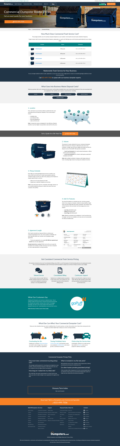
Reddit (86, 428)
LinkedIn (86, 410)
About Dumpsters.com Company (74, 412)
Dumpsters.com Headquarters (74, 414)
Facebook (87, 412)
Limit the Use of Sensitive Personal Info (75, 428)
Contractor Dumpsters (42, 410)
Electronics (62, 424)
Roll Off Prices (31, 424)
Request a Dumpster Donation (54, 420)
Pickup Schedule (68, 94)
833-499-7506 (19, 21)
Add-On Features (84, 94)
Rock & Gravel (62, 418)
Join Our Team (50, 418)
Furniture (61, 420)
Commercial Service (41, 426)
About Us (46, 4)
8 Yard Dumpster (38, 63)
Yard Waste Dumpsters (42, 420)
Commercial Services (36, 29)
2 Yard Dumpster (38, 48)
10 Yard (29, 412)
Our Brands (70, 416)
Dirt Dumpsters (41, 422)
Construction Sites (28, 4)
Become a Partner (88, 426)
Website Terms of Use (72, 418)
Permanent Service (38, 4)
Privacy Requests (71, 424)
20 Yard (29, 418)
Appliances (62, 422)
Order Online (50, 410)
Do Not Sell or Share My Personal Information (60, 442)
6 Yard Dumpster (38, 58)
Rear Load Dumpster (60, 391)
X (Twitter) (87, 416)
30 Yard (29, 420)
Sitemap (69, 426)
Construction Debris (64, 410)
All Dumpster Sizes (31, 426)
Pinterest (86, 418)
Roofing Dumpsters (41, 418)
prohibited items (60, 345)
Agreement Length (60, 97)
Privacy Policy (71, 420)
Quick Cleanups (19, 4)
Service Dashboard (51, 414)
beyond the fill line (43, 343)
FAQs (49, 416)
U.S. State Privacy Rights (73, 422)
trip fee (79, 345)
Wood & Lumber (63, 412)
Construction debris (54, 343)
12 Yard (29, 414)
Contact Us (87, 424)
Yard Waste (62, 414)
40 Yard (29, 422)
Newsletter (87, 422)
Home (29, 29)
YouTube (86, 420)
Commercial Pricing (45, 29)
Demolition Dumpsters (42, 414)
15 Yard (29, 416)
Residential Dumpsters (42, 424)
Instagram (87, 414)
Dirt (60, 416)
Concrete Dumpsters (42, 416)
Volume (51, 94)
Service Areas (30, 410)
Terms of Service (41, 428)
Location (35, 94)
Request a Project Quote (52, 412)
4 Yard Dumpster (38, 53)
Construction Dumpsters (42, 412)
